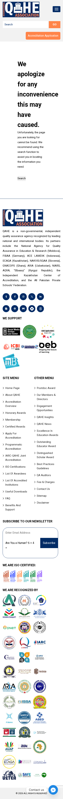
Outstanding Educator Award (46, 444)
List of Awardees (15, 473)
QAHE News (44, 424)
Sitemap (42, 495)
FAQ (7, 498)
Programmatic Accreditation (13, 446)
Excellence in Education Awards (47, 433)
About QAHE (12, 395)
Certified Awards (15, 426)
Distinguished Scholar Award (45, 455)
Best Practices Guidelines (45, 466)
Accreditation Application (43, 35)
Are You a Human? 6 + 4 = (19, 545)
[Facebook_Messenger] (53, 790)
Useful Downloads (16, 491)
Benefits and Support (13, 507)
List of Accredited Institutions (16, 482)
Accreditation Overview (13, 404)
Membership (12, 419)
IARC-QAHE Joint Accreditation (15, 457)
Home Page (12, 388)
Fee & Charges (46, 482)
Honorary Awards (15, 412)
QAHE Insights (45, 417)
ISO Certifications (15, 466)
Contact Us (43, 489)
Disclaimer (43, 502)
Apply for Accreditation (13, 435)
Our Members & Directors (46, 397)
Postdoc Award (46, 388)
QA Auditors (44, 475)
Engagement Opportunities (45, 408)
